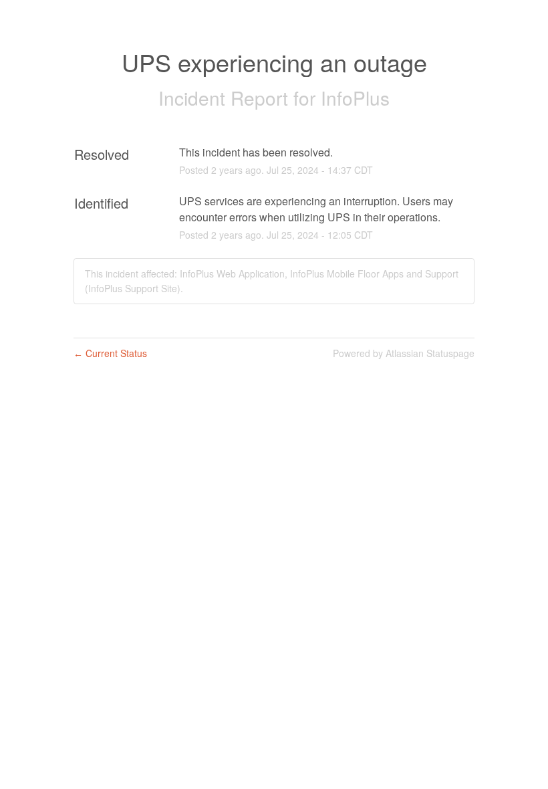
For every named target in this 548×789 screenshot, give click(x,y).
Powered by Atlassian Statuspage (403, 353)
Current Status (110, 353)
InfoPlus (355, 97)
